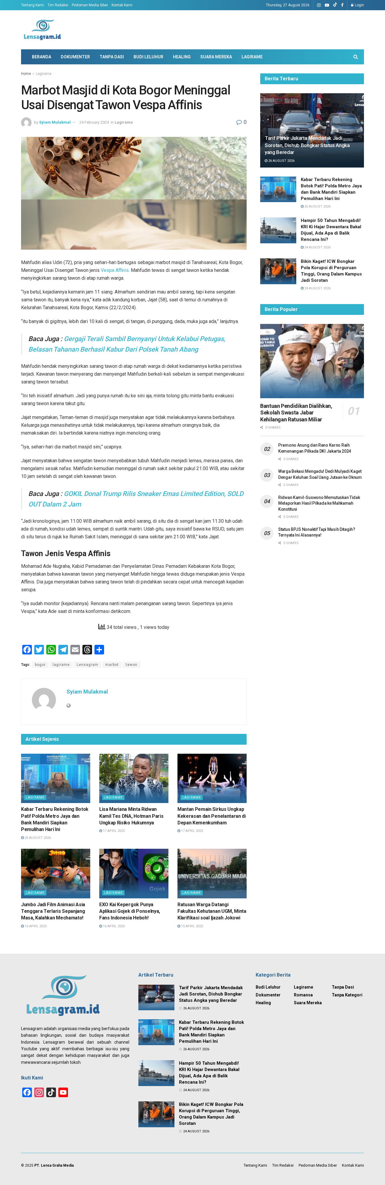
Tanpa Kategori (347, 995)
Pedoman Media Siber (90, 5)
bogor (40, 665)
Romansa (303, 995)
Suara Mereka (216, 56)
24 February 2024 (94, 122)
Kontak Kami (122, 5)
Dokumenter (75, 56)
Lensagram (87, 665)
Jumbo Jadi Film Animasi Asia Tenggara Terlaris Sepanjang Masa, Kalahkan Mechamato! (53, 911)
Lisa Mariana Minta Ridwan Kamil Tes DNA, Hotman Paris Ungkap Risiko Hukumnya (131, 816)
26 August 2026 (37, 838)
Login (359, 5)
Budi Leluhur (148, 56)
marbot (112, 665)
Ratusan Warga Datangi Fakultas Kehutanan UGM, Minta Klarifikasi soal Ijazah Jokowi (211, 911)
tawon (131, 665)
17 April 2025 (113, 831)
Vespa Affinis (115, 270)
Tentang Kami (32, 5)
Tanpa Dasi (112, 56)
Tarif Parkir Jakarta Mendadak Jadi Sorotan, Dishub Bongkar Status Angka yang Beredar (307, 145)
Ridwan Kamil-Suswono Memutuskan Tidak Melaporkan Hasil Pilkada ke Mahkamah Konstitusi (319, 503)
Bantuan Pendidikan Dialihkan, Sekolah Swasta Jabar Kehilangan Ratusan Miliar (296, 413)
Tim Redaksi (58, 5)
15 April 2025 (191, 926)
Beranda (41, 56)
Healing (182, 56)
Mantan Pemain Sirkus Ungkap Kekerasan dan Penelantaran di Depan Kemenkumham (211, 816)
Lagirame (252, 56)
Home (26, 74)
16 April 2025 (35, 926)
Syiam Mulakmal (55, 122)
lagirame (61, 665)
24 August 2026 (317, 247)
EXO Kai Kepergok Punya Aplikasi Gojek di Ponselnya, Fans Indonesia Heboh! (129, 911)
